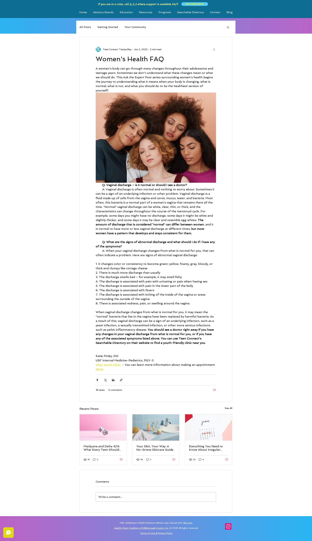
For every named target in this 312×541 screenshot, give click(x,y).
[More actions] (214, 49)
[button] (228, 27)
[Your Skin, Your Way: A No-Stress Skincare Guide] (155, 427)
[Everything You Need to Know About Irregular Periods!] (208, 427)
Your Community (135, 27)
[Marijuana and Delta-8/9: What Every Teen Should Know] (103, 427)
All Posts (85, 27)
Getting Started (108, 27)
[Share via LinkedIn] (113, 380)
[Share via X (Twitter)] (105, 380)
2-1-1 (133, 4)
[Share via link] (121, 380)
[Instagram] (228, 526)
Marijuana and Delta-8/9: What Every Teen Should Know (102, 448)
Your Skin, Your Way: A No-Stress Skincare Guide (154, 448)
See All (228, 408)
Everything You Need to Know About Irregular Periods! (206, 448)
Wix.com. (188, 523)
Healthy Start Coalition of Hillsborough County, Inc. (141, 528)
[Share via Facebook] (97, 380)
